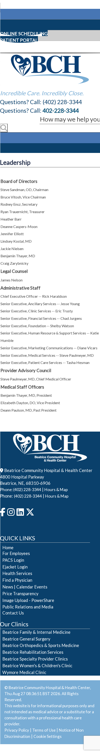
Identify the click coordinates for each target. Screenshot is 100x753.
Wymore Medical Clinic (24, 672)
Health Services (17, 573)
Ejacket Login (15, 566)
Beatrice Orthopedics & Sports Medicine (40, 645)
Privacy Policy (16, 730)
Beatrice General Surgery (26, 638)
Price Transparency (20, 593)
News (7, 586)
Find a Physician (17, 580)
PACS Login (13, 560)
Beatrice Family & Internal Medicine (36, 632)
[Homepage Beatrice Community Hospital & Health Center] (50, 458)
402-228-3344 (61, 110)
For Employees (16, 553)
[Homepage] (50, 82)
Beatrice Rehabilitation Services (32, 652)
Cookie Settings (47, 736)
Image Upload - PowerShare (28, 600)
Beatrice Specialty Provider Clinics (35, 658)
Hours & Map (56, 489)
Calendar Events (31, 586)
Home (7, 547)
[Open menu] (5, 5)
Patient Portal (19, 40)
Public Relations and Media (27, 606)
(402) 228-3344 (28, 496)
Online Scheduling (24, 33)
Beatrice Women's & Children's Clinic (37, 665)
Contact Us (13, 612)
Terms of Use (44, 730)
